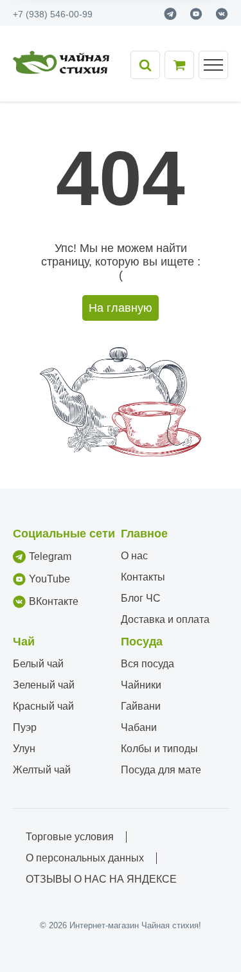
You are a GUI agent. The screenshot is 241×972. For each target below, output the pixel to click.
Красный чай (43, 706)
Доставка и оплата (165, 619)
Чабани (139, 727)
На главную (120, 308)
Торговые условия (70, 836)
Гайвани (141, 706)
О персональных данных (85, 857)
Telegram (50, 556)
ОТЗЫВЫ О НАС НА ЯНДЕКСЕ (101, 879)
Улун (24, 748)
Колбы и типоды (159, 748)
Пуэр (25, 727)
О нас (134, 555)
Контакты (143, 577)
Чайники (141, 685)
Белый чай (38, 663)
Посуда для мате (161, 769)
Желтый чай (42, 769)
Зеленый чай (44, 685)
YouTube (49, 578)
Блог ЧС (141, 598)
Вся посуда (147, 663)
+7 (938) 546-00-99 (53, 14)
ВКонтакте (53, 601)
